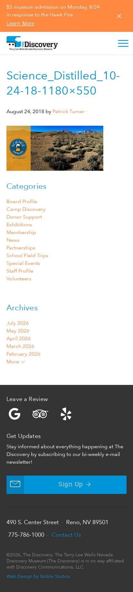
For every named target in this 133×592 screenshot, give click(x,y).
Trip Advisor (40, 414)
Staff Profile (19, 271)
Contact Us (66, 534)
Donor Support (24, 217)
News (12, 240)
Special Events (23, 263)
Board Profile (21, 201)
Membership (21, 232)
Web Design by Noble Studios (38, 576)
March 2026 (20, 346)
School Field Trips (27, 255)
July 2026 (17, 323)
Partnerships (20, 248)
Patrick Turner (69, 111)
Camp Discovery (26, 209)
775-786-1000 (26, 534)
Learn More (20, 24)
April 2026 (18, 338)
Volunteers (18, 279)
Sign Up (71, 484)
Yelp (66, 414)
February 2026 (23, 354)
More (13, 362)
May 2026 (17, 331)
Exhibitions (19, 225)
